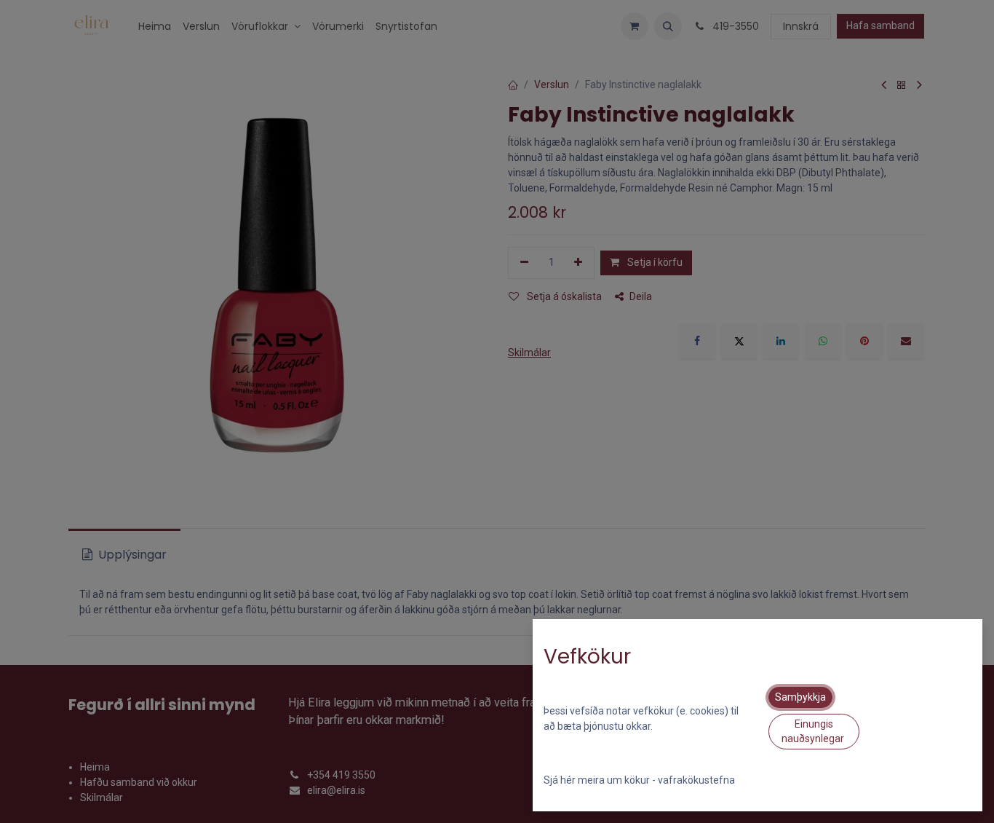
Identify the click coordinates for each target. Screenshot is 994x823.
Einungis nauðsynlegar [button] (814, 731)
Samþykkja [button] (800, 697)
